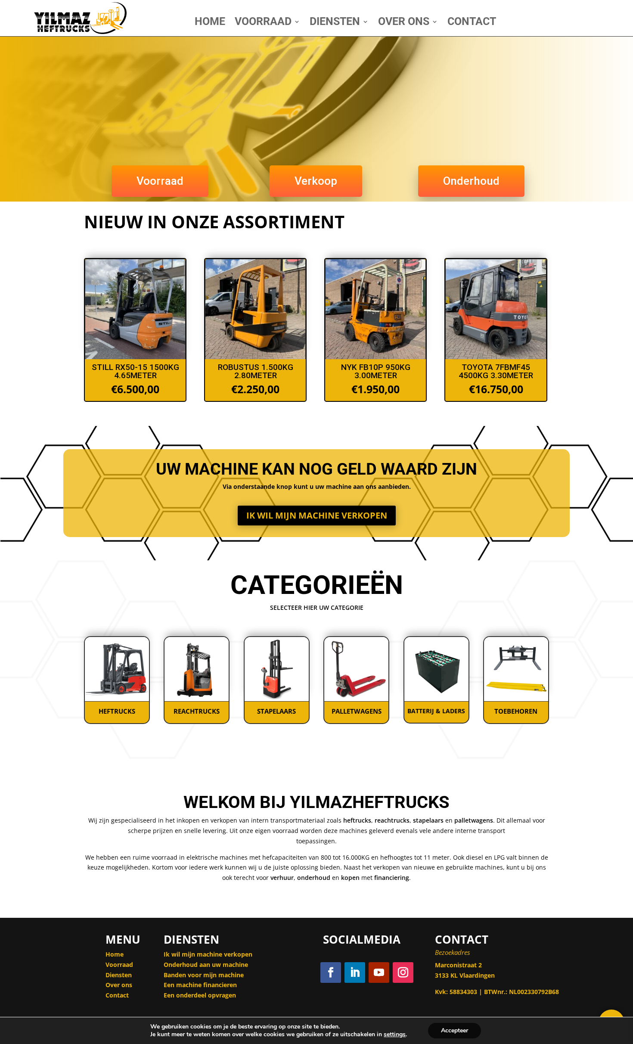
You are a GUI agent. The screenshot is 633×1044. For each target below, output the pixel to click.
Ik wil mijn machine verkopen (316, 515)
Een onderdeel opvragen (201, 995)
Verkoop (316, 180)
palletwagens (473, 820)
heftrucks (357, 820)
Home (210, 23)
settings (395, 1034)
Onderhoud (471, 180)
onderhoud (313, 877)
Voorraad (263, 23)
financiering (391, 877)
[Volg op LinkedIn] (354, 972)
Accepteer (454, 1030)
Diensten (335, 23)
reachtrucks (392, 820)
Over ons (119, 985)
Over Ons (403, 23)
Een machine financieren (200, 985)
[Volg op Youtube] (379, 972)
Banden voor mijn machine (204, 975)
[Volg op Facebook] (330, 972)
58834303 (463, 992)
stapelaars (428, 820)
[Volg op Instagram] (403, 972)
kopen (350, 877)
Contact (471, 23)
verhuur (282, 877)
